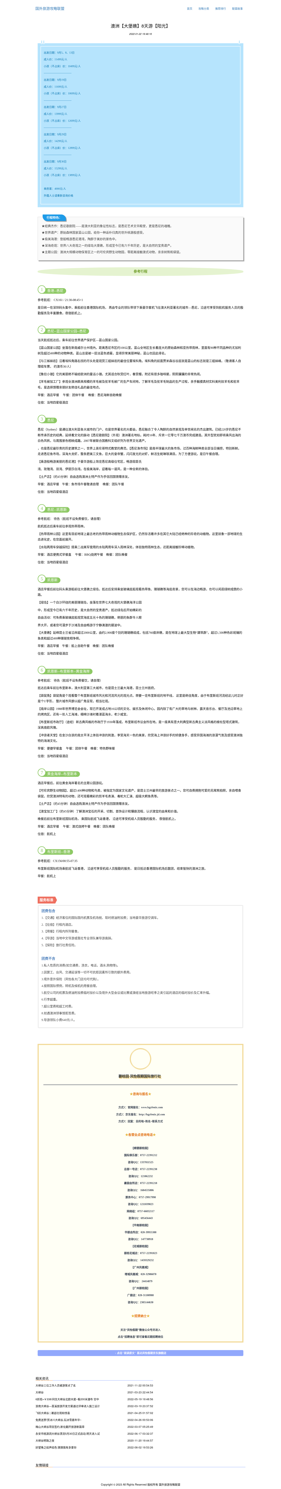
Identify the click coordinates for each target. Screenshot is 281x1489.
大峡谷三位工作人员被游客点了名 (56, 1385)
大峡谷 (40, 1392)
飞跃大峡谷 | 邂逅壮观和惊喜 (53, 1413)
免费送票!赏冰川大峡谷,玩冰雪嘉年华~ (58, 1420)
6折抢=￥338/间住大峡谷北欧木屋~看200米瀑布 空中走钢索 (67, 1399)
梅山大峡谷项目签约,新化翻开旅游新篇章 (60, 1427)
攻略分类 (203, 8)
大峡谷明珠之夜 (45, 1440)
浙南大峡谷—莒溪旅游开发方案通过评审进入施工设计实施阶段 (68, 1406)
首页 (189, 8)
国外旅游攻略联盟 (49, 8)
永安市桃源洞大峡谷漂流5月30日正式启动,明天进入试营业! (68, 1434)
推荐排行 (220, 8)
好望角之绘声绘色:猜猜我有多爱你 (56, 1447)
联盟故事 (237, 8)
